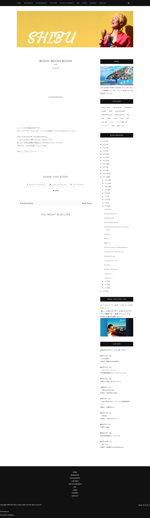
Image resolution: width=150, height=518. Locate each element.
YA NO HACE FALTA (111, 222)
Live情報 (103, 111)
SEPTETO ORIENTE (67, 3)
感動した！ (108, 243)
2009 (105, 291)
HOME (75, 472)
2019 (105, 154)
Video (84, 3)
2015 (105, 167)
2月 (106, 284)
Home (19, 3)
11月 (106, 183)
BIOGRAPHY (75, 475)
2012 (105, 170)
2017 (105, 160)
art (128, 114)
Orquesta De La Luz (111, 260)
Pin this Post (78, 184)
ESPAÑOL (75, 493)
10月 (106, 186)
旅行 (113, 125)
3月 (106, 281)
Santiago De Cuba (106, 114)
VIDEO (75, 490)
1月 (106, 288)
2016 (105, 164)
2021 (105, 148)
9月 (106, 190)
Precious (107, 234)
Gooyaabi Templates (7, 515)
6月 (106, 199)
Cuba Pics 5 (108, 274)
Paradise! (107, 265)
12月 (106, 180)
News (110, 111)
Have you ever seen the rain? (114, 252)
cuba (103, 118)
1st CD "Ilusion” (105, 107)
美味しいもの (120, 125)
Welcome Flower (110, 256)
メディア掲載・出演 (122, 122)
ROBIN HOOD (109, 218)
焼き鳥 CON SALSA (111, 269)
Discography (41, 3)
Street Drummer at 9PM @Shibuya (116, 247)
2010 (105, 177)
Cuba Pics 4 (108, 278)
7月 (106, 196)
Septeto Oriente (75, 484)
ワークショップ (105, 125)
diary (109, 118)
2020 (105, 151)
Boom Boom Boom (110, 214)
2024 (105, 141)
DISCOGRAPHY (75, 478)
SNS (78, 3)
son (128, 118)
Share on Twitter (59, 184)
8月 (106, 193)
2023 (105, 144)
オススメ (112, 122)
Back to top (144, 505)
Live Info (53, 3)
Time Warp (108, 209)
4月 (106, 206)
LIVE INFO (75, 481)
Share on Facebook (37, 184)
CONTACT (75, 496)
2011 (105, 173)
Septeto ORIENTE (119, 114)
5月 (106, 203)
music (115, 118)
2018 (105, 157)
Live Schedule (117, 107)
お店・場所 (104, 122)
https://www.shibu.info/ (21, 505)
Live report (127, 107)
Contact (103, 3)
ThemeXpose (4, 512)
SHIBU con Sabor (120, 111)
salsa (122, 118)
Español (93, 3)
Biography (28, 3)
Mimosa (106, 238)
